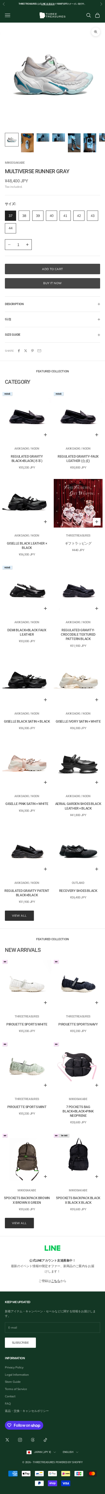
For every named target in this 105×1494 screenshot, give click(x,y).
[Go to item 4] (58, 137)
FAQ (8, 1403)
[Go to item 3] (43, 137)
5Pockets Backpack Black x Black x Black (78, 1200)
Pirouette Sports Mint (26, 1107)
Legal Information (17, 1374)
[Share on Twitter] (26, 351)
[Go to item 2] (27, 143)
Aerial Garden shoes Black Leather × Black (78, 806)
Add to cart (52, 269)
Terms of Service (16, 1389)
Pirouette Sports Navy (78, 1024)
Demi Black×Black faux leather (26, 632)
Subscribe (20, 1342)
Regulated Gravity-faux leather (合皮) (78, 458)
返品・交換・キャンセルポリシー (27, 1411)
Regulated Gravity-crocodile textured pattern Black (78, 634)
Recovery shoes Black (78, 891)
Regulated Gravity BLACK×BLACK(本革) (27, 458)
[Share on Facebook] (19, 351)
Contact (10, 1396)
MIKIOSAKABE (15, 162)
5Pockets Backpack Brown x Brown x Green (27, 1200)
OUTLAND (78, 883)
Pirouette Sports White (26, 1024)
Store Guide (13, 1381)
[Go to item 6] (90, 143)
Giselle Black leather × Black (27, 545)
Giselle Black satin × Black (27, 721)
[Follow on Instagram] (20, 1439)
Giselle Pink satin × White (26, 804)
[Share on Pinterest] (32, 351)
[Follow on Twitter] (7, 1439)
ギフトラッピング (78, 543)
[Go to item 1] (12, 139)
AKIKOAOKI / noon (26, 448)
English (68, 1452)
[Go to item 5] (74, 143)
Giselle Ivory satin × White (78, 721)
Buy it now (52, 283)
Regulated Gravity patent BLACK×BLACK (26, 893)
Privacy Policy (14, 1367)
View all (19, 915)
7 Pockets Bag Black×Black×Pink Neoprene (78, 1111)
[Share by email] (39, 351)
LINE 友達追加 (48, 4)
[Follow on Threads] (32, 1439)
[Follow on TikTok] (45, 1439)
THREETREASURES (78, 535)
